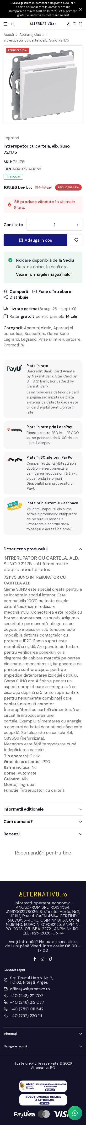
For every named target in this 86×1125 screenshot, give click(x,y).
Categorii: (13, 327)
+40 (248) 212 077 (27, 1002)
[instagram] (42, 958)
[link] (72, 55)
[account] (68, 23)
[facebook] (34, 958)
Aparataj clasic (31, 34)
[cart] (80, 23)
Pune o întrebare (54, 291)
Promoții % (14, 345)
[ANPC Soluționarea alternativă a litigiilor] (43, 1085)
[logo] (43, 23)
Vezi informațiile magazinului (43, 274)
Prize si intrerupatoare (59, 339)
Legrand (11, 137)
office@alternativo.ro (30, 989)
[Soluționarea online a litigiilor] (43, 1099)
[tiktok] (51, 958)
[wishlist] (74, 23)
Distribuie (19, 297)
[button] (6, 24)
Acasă (9, 34)
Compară (19, 291)
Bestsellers (34, 333)
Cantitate (13, 224)
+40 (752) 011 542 (26, 1009)
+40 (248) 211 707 (26, 995)
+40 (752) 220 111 (26, 1016)
